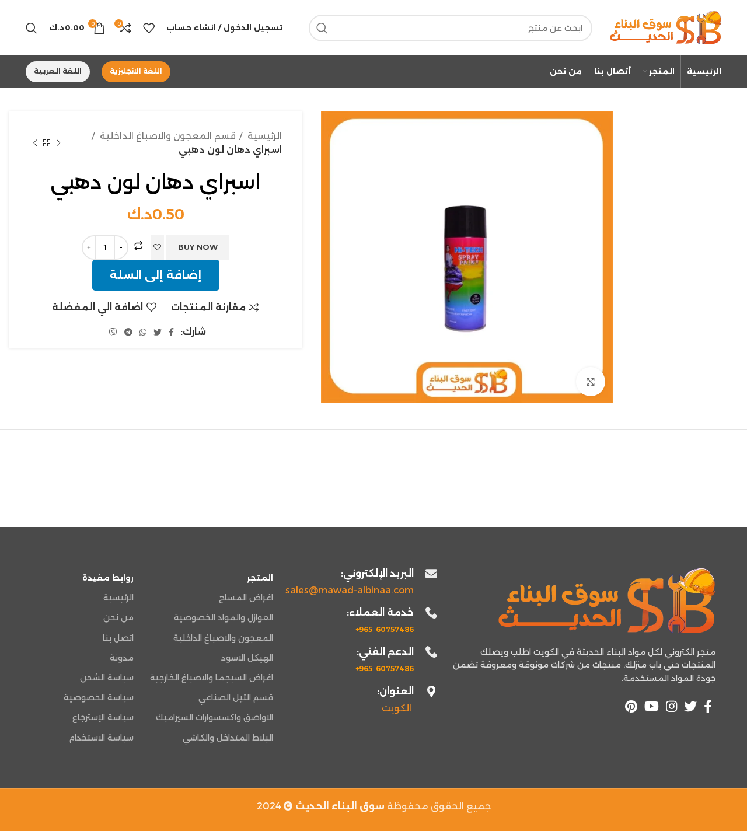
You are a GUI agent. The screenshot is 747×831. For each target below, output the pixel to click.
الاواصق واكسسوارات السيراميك (214, 717)
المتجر (260, 577)
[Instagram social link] (671, 706)
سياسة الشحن (107, 677)
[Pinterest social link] (631, 706)
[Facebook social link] (171, 332)
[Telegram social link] (128, 332)
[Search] (31, 28)
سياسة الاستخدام (101, 737)
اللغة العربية (58, 71)
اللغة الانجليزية (136, 71)
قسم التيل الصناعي (235, 697)
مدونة (122, 657)
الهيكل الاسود (247, 657)
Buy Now (198, 247)
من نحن (118, 617)
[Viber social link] (113, 332)
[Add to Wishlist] (157, 247)
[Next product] (35, 143)
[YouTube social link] (651, 706)
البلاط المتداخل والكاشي (228, 737)
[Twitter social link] (157, 332)
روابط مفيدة (108, 577)
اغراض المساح (246, 597)
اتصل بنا (118, 638)
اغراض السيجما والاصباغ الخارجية (211, 677)
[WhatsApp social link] (143, 332)
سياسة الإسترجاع (103, 717)
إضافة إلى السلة (156, 275)
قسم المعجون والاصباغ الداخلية (166, 135)
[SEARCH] (322, 28)
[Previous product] (58, 143)
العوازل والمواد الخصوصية (223, 617)
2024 (321, 806)
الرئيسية (263, 135)
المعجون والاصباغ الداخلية (223, 638)
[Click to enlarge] (590, 381)
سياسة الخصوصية (99, 697)
